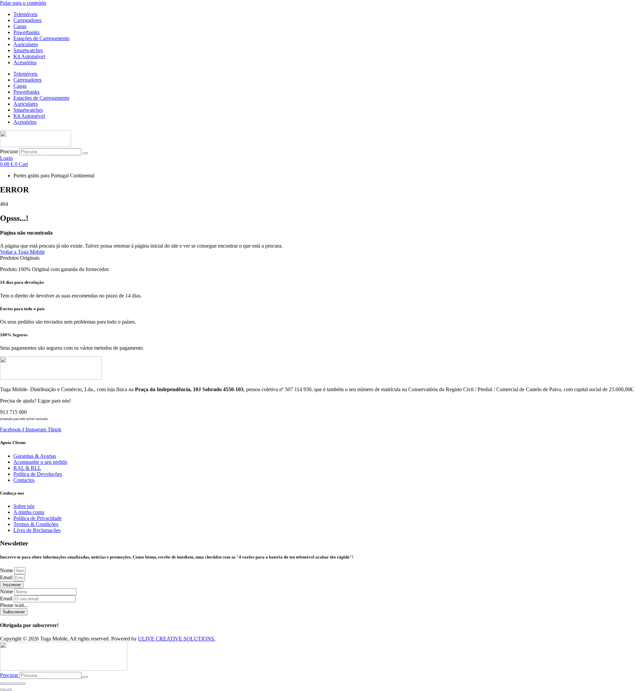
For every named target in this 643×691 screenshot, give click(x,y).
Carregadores (27, 20)
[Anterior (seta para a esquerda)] (2, 690)
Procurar (9, 151)
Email (7, 577)
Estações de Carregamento (41, 38)
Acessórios (25, 62)
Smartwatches (28, 50)
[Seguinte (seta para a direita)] (9, 690)
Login (6, 158)
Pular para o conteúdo (23, 3)
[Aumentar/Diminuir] (2, 684)
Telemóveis (25, 14)
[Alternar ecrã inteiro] (9, 684)
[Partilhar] (16, 684)
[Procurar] (85, 153)
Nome (7, 570)
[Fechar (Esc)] (22, 684)
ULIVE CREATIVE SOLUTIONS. (176, 638)
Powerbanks (26, 32)
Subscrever (14, 611)
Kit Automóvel (29, 56)
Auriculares (25, 44)
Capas (19, 26)
